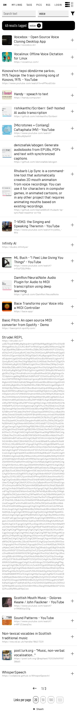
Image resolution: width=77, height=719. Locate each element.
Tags (29, 4)
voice (33, 25)
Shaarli (40, 709)
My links (17, 4)
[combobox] (53, 13)
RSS (48, 4)
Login (58, 4)
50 (43, 699)
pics (39, 4)
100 (51, 699)
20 (35, 699)
